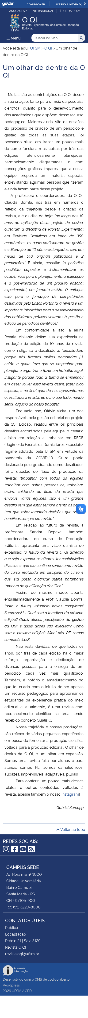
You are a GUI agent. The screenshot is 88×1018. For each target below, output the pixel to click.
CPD (28, 990)
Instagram (70, 794)
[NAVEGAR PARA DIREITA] (85, 3)
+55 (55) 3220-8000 (23, 906)
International (43, 11)
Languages (16, 11)
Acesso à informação (70, 4)
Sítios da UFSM (69, 11)
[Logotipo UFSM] (15, 21)
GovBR (8, 4)
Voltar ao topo (72, 829)
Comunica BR (36, 4)
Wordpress (11, 985)
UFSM (16, 990)
